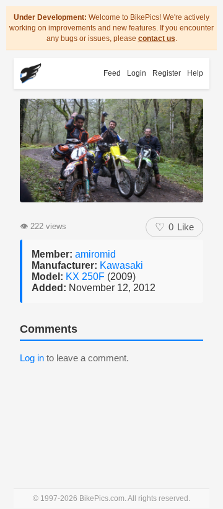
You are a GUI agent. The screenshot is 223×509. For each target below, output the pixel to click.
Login (136, 73)
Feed (112, 73)
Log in (32, 358)
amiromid (95, 254)
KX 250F (86, 276)
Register (166, 73)
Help (195, 73)
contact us (156, 38)
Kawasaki (121, 265)
